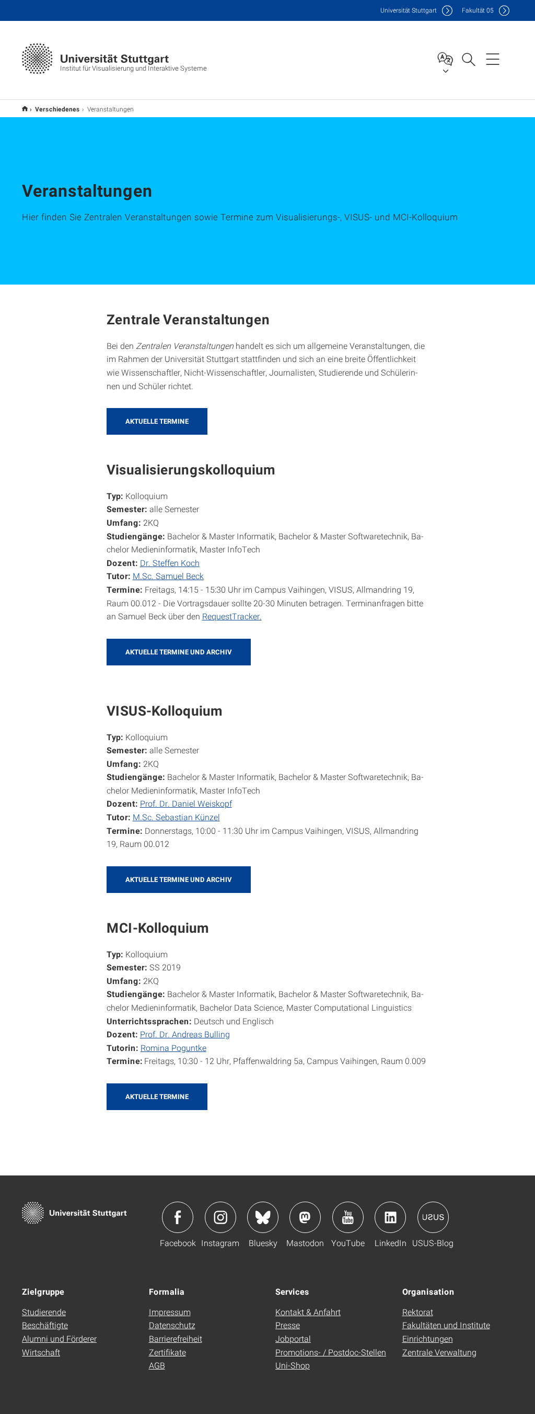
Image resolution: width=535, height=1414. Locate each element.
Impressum (170, 1311)
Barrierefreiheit (175, 1338)
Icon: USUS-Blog (433, 1217)
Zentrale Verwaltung (439, 1352)
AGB (157, 1365)
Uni (408, 10)
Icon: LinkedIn (390, 1217)
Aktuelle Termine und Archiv (178, 652)
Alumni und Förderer (59, 1338)
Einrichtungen (427, 1338)
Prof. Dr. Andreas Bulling (185, 1033)
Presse (287, 1324)
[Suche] (468, 59)
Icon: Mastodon (305, 1217)
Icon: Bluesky (262, 1217)
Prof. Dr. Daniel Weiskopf (186, 803)
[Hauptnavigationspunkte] (493, 59)
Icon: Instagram (220, 1217)
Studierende (44, 1311)
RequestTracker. (232, 615)
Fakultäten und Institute (446, 1324)
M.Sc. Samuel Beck (168, 575)
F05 (478, 10)
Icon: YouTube (348, 1217)
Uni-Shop (292, 1365)
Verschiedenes (57, 109)
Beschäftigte (45, 1324)
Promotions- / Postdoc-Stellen (330, 1352)
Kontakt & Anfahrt (308, 1311)
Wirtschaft (41, 1352)
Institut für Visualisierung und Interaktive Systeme (25, 108)
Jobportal (293, 1338)
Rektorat (417, 1311)
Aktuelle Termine (157, 421)
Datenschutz (172, 1324)
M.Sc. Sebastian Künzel (176, 816)
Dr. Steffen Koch (170, 562)
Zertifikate (167, 1352)
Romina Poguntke (173, 1047)
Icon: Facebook (177, 1217)
